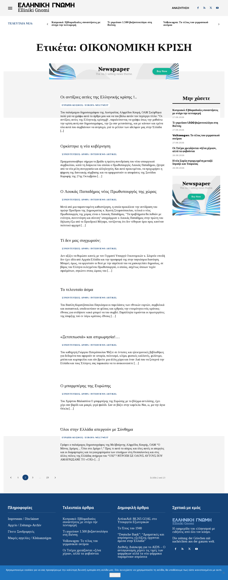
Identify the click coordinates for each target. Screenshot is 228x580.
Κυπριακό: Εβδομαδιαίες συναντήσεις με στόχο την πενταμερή (75, 23)
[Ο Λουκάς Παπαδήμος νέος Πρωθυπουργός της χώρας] (31, 208)
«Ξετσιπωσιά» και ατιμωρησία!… (90, 336)
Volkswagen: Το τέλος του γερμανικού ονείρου (185, 23)
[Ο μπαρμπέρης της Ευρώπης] (31, 397)
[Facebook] (198, 8)
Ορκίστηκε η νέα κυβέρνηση (85, 146)
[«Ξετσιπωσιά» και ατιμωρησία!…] (31, 350)
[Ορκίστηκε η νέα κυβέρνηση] (31, 161)
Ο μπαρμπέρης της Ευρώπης (85, 385)
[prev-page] (47, 24)
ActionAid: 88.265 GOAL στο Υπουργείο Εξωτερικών (137, 520)
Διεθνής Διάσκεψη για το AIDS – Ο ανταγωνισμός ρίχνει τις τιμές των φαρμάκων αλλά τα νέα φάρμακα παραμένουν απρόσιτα (141, 551)
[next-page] (219, 24)
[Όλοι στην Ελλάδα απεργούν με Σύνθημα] (31, 444)
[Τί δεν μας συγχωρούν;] (31, 255)
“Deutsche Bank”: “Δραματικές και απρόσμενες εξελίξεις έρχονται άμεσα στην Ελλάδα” (141, 538)
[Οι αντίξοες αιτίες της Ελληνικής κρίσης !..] (31, 114)
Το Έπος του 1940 (130, 528)
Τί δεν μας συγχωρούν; (80, 240)
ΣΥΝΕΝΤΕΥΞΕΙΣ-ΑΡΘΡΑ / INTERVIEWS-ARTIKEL (89, 154)
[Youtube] (217, 8)
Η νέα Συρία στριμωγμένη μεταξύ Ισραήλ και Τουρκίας (192, 162)
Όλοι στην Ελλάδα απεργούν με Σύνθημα (96, 429)
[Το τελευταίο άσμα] (31, 303)
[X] (211, 8)
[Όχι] (223, 572)
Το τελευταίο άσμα (76, 289)
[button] (180, 8)
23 (47, 477)
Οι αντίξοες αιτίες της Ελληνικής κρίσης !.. (98, 97)
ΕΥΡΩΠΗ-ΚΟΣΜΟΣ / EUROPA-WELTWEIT (85, 105)
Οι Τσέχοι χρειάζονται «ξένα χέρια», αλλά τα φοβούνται (194, 149)
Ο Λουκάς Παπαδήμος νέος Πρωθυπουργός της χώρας (108, 191)
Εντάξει (115, 575)
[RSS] (204, 8)
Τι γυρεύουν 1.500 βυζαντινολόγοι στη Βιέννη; (129, 23)
